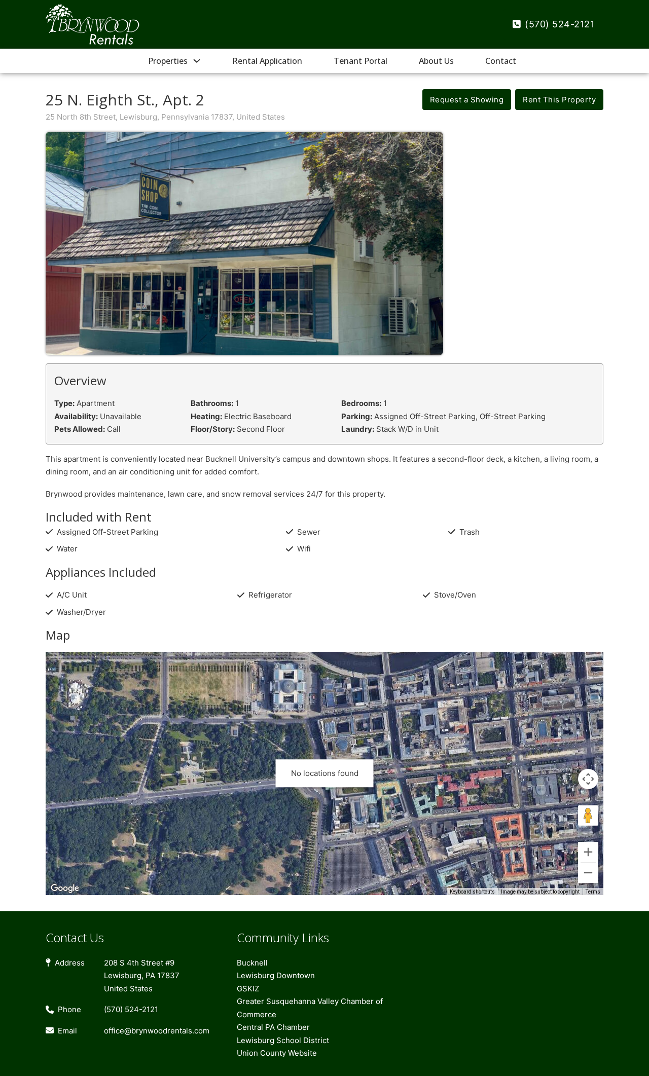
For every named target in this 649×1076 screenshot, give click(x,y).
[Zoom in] (588, 852)
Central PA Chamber (273, 1027)
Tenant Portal (360, 60)
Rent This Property (559, 99)
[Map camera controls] (588, 779)
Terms (593, 892)
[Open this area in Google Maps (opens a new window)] (65, 888)
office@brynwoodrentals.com (156, 1030)
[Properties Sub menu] (197, 61)
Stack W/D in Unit (407, 429)
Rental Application (267, 60)
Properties (168, 60)
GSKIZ (248, 988)
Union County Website (277, 1053)
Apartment (96, 403)
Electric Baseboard (258, 416)
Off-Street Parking (513, 416)
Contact (500, 60)
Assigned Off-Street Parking (425, 416)
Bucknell (252, 963)
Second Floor (261, 429)
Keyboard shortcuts (472, 892)
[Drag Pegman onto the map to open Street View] (588, 815)
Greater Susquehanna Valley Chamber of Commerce (310, 1007)
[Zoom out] (588, 873)
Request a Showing (467, 99)
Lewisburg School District (283, 1040)
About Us (436, 60)
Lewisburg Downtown (276, 975)
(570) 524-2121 (559, 24)
